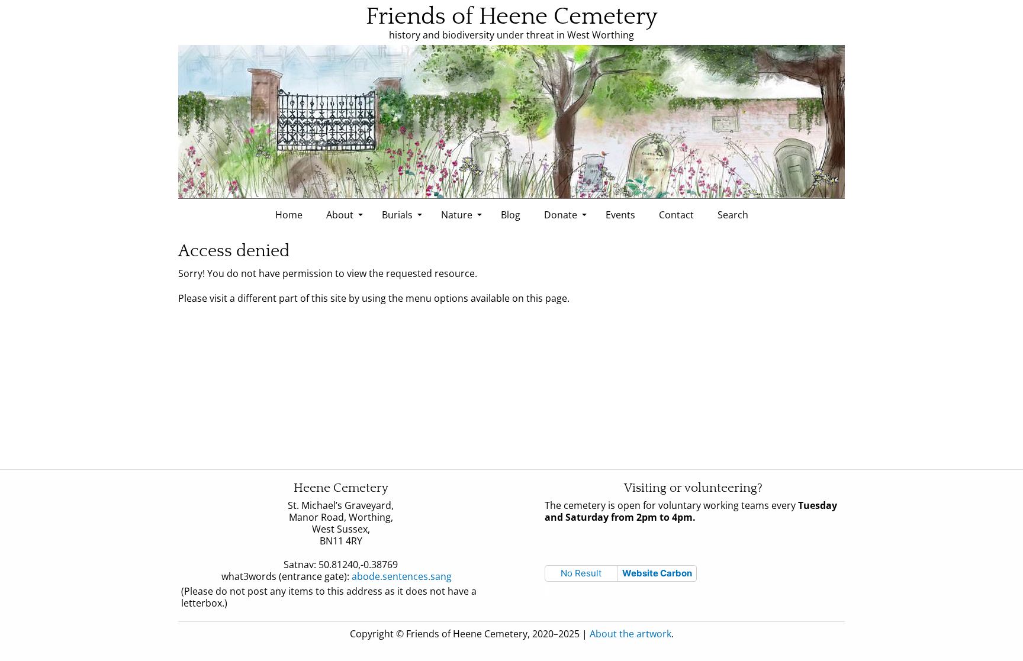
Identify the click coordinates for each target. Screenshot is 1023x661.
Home (289, 214)
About (339, 214)
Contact (676, 214)
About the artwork (630, 633)
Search (733, 214)
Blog (510, 214)
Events (620, 214)
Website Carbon (657, 573)
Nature (456, 214)
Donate (560, 214)
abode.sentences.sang (406, 576)
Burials (397, 214)
